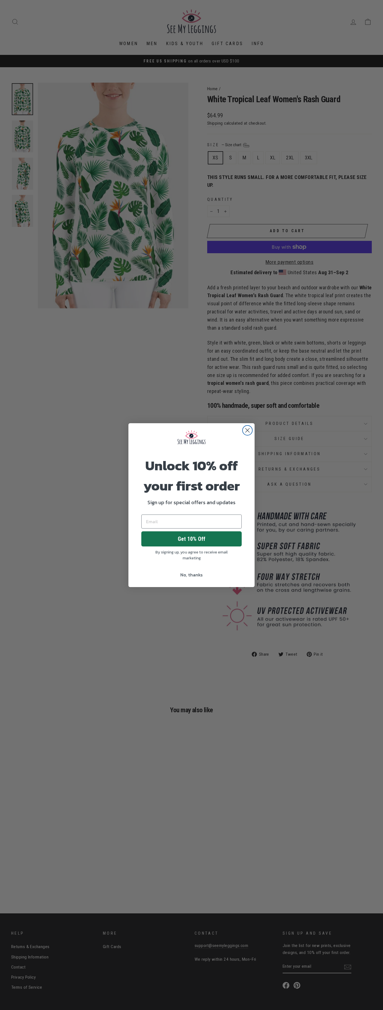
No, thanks (191, 574)
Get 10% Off (191, 539)
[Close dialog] (247, 430)
